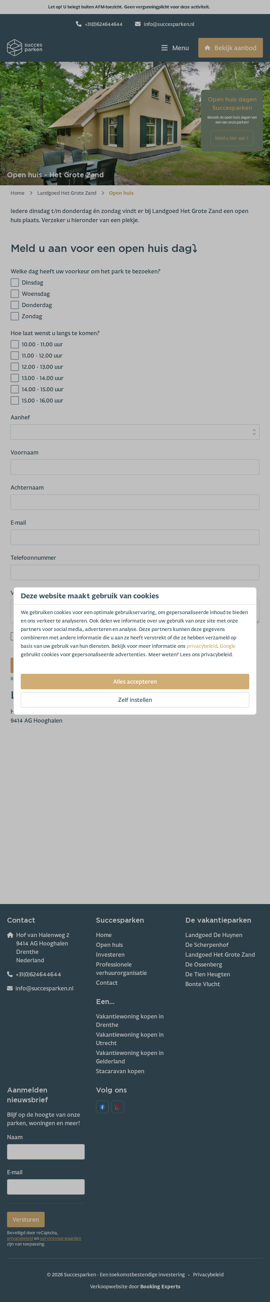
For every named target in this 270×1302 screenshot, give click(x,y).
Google (228, 646)
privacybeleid (202, 646)
